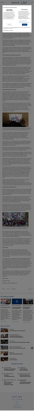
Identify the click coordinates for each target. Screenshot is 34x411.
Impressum (11, 30)
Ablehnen (9, 24)
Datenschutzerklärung (21, 16)
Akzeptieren (24, 24)
